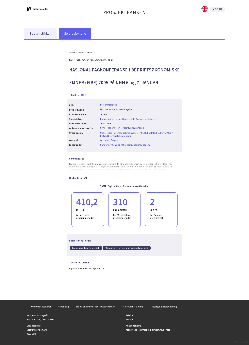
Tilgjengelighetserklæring (163, 306)
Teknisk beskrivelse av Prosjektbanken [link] (95, 306)
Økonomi (127, 144)
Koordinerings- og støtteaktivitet (117, 119)
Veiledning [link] (63, 306)
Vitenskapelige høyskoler (126, 132)
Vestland (104, 140)
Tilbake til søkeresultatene (80, 52)
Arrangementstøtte (146, 119)
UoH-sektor (106, 132)
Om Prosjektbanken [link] (41, 306)
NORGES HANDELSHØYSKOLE (156, 132)
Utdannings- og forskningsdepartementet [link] (126, 247)
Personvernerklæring (132, 306)
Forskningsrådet (108, 104)
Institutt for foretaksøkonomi (115, 135)
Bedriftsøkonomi (141, 144)
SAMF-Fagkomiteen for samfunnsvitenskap (122, 127)
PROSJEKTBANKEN (124, 12)
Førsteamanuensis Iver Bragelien (116, 109)
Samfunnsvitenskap (110, 144)
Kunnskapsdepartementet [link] (85, 247)
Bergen (114, 140)
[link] (204, 9)
